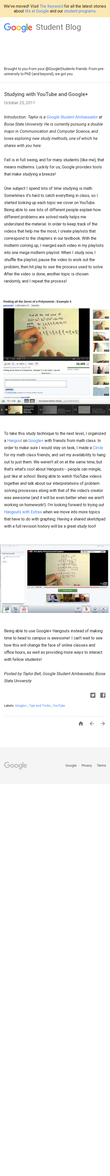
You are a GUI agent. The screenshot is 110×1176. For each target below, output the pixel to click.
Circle (98, 447)
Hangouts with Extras (23, 512)
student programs (80, 11)
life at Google (37, 11)
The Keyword (51, 6)
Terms (101, 765)
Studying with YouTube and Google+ (46, 94)
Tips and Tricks (40, 705)
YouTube (59, 705)
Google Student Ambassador (72, 117)
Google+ (35, 440)
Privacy (87, 765)
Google (71, 765)
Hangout (14, 440)
